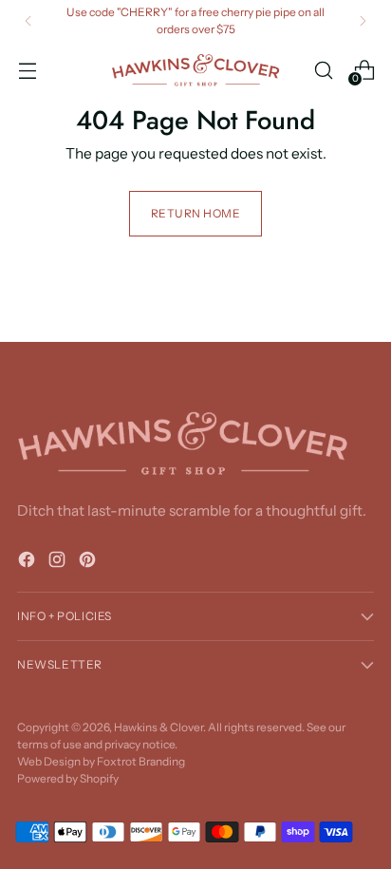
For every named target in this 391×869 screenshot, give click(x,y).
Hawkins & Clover (158, 727)
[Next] (362, 21)
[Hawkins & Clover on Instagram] (58, 562)
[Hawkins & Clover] (195, 70)
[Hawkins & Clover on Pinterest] (89, 562)
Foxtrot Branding (141, 761)
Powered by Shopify (68, 778)
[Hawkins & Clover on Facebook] (28, 562)
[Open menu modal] (27, 69)
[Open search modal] (323, 69)
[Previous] (28, 21)
